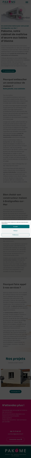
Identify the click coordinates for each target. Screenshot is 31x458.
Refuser (15, 230)
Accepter (15, 226)
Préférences (15, 234)
